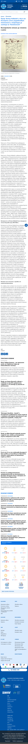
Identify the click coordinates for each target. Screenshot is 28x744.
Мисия (8, 703)
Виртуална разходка (11, 699)
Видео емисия (4, 657)
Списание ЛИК (10, 720)
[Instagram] (7, 665)
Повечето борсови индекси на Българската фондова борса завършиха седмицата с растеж (13, 537)
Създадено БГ (4, 79)
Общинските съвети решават (5, 608)
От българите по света (6, 642)
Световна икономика (19, 620)
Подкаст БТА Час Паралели (6, 658)
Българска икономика (19, 622)
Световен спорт (18, 630)
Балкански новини (4, 620)
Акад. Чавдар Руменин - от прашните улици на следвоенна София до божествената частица (12, 364)
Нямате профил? (24, 8)
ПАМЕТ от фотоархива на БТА (20, 650)
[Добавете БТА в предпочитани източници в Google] (22, 667)
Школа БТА (9, 710)
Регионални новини (5, 606)
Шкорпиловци (10, 712)
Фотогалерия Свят (19, 644)
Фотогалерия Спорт (19, 647)
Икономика (8, 16)
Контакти (9, 724)
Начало (2, 16)
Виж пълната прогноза (8, 591)
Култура (2, 630)
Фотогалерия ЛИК (19, 645)
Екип (8, 722)
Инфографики (18, 654)
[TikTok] (24, 665)
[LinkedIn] (21, 665)
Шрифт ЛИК (10, 715)
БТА (8, 695)
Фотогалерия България (20, 642)
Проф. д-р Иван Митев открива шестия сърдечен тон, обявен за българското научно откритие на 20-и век (13, 435)
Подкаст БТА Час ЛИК (5, 660)
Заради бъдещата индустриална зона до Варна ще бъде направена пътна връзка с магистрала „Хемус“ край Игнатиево (13, 522)
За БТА (8, 698)
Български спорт (18, 632)
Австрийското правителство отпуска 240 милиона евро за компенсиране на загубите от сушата (13, 499)
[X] (17, 665)
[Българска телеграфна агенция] (3, 680)
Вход (25, 6)
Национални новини (5, 604)
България (3, 601)
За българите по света (6, 644)
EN (19, 1)
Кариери (9, 708)
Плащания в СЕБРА (11, 726)
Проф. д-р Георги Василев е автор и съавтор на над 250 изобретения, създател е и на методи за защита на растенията (12, 384)
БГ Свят (2, 639)
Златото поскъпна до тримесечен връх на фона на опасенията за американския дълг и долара (14, 507)
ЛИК (2, 627)
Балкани (3, 617)
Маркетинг (9, 717)
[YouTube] (14, 665)
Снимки (17, 639)
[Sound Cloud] (14, 667)
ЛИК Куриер (3, 635)
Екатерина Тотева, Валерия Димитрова (9, 33)
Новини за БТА (10, 701)
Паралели (17, 606)
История (9, 705)
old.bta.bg (9, 727)
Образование (3, 633)
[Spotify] (6, 667)
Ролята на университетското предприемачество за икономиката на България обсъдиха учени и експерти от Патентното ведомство (13, 475)
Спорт (16, 627)
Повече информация (18, 741)
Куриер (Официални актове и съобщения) (7, 611)
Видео (2, 654)
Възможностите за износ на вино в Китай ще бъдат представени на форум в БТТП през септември (14, 530)
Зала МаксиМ (10, 719)
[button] (16, 1)
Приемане (7, 741)
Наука (2, 632)
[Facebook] (3, 665)
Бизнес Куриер (18, 623)
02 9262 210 (15, 670)
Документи (9, 706)
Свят (16, 601)
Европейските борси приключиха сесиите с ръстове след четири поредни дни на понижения (13, 514)
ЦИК (2, 613)
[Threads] (10, 665)
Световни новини (18, 604)
